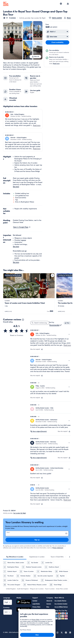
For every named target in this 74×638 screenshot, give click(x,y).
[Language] (60, 3)
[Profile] (68, 4)
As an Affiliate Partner (61, 607)
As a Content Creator (61, 604)
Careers (48, 604)
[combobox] (55, 325)
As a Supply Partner (60, 601)
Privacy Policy (36, 607)
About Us (49, 601)
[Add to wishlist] (52, 275)
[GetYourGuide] (5, 4)
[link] (29, 293)
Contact (34, 601)
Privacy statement (57, 548)
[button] (9, 18)
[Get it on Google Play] (23, 602)
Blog (47, 607)
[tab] (14, 556)
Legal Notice (36, 604)
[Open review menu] (69, 334)
